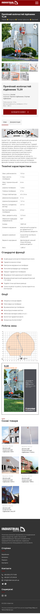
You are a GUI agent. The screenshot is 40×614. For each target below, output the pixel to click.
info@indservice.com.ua (11, 580)
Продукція (12, 19)
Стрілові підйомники (23, 19)
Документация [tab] (15, 122)
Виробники (5, 554)
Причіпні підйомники (17, 96)
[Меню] (36, 3)
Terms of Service (6, 610)
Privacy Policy (31, 608)
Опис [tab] (5, 122)
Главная (4, 19)
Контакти (5, 563)
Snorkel (12, 94)
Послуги (4, 560)
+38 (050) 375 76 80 (10, 574)
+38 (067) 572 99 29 (10, 577)
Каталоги (5, 557)
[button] (35, 27)
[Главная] (10, 2)
